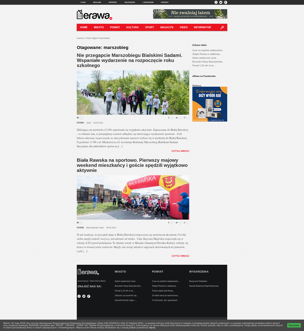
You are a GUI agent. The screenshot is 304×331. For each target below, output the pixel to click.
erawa (80, 123)
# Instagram (148, 2)
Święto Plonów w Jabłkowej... (207, 54)
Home (84, 27)
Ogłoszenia (129, 2)
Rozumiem (294, 325)
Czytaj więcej (180, 151)
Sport (149, 27)
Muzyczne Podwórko (198, 281)
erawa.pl (80, 38)
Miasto (99, 27)
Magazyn (166, 27)
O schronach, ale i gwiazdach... (165, 300)
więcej (152, 327)
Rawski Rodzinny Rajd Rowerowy (203, 286)
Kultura (132, 27)
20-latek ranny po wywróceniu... (165, 295)
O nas (83, 2)
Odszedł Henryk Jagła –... (126, 300)
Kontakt (164, 2)
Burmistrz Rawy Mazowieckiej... (208, 61)
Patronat (113, 2)
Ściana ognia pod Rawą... (163, 291)
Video (184, 27)
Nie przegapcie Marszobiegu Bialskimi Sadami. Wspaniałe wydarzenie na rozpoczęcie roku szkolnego (129, 60)
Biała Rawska (92, 228)
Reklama (97, 2)
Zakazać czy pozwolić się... (126, 295)
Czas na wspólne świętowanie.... (208, 50)
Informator (202, 27)
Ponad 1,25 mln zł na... (203, 65)
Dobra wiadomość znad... (205, 58)
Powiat (115, 27)
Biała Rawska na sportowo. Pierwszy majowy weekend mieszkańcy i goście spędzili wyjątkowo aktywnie (132, 165)
